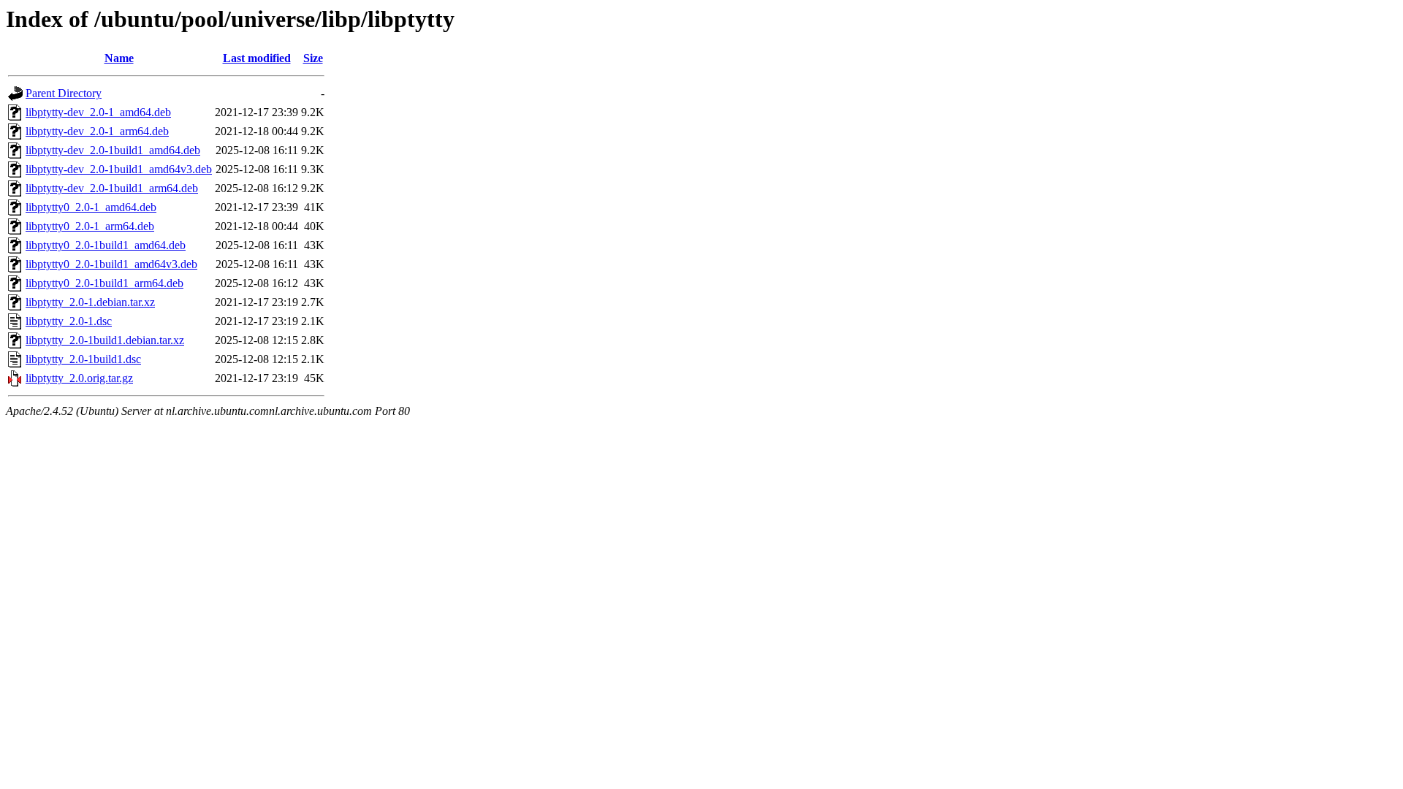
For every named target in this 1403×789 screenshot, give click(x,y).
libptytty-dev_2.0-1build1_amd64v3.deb (119, 169)
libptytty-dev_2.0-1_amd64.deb (98, 112)
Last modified (257, 58)
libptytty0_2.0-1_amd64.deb (91, 207)
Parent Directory (64, 93)
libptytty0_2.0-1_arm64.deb (90, 226)
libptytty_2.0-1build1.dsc (83, 359)
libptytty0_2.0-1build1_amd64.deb (106, 245)
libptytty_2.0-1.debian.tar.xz (90, 302)
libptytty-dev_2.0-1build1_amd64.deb (113, 150)
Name (119, 58)
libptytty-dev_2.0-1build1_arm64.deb (112, 188)
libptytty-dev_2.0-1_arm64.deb (97, 131)
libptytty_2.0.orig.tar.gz (79, 378)
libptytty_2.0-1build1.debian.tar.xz (105, 340)
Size (313, 58)
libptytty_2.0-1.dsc (69, 321)
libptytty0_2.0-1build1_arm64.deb (104, 283)
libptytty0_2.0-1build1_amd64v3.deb (111, 264)
